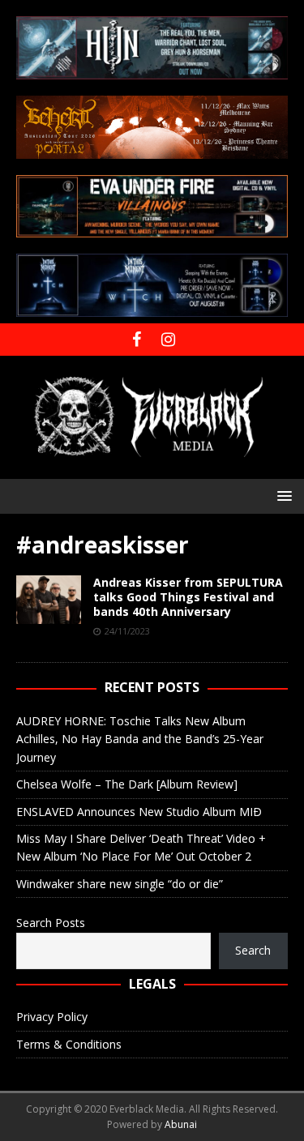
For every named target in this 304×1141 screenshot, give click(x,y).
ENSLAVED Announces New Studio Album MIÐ (139, 811)
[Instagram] (168, 339)
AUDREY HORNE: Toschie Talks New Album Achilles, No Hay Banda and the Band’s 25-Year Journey (139, 739)
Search (253, 950)
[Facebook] (136, 339)
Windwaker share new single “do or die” (119, 883)
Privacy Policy (52, 1016)
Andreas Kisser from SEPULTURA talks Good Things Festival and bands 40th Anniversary (188, 597)
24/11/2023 (127, 631)
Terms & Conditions (69, 1044)
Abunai (181, 1124)
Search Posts (50, 922)
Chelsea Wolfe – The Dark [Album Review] (127, 784)
